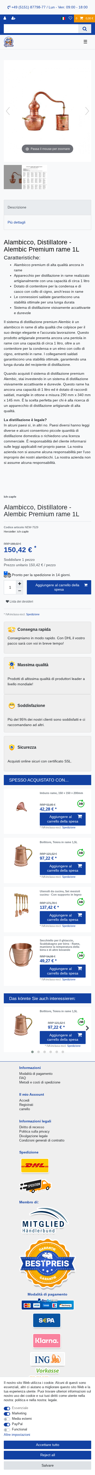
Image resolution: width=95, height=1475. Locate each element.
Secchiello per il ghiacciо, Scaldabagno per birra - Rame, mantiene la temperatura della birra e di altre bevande (60, 945)
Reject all (47, 1455)
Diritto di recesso (31, 1127)
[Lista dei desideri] (70, 18)
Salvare (48, 1465)
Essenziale (20, 1408)
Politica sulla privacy (34, 1131)
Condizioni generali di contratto (41, 1140)
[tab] (47, 207)
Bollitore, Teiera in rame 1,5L (59, 842)
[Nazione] (63, 18)
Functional (19, 1429)
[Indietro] (8, 111)
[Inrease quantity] (19, 583)
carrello (24, 1109)
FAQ (22, 1078)
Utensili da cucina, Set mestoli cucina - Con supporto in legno (61, 893)
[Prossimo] (87, 111)
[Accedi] (5, 18)
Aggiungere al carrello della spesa (57, 587)
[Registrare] (14, 18)
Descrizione (17, 207)
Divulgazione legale (33, 1136)
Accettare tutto (47, 1445)
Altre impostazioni (17, 1435)
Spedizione (32, 614)
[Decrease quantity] (19, 590)
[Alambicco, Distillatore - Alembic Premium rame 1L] (16, 177)
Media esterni (22, 1419)
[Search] (84, 28)
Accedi (24, 1100)
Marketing (19, 1413)
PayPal (17, 1424)
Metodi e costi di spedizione (39, 1082)
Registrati (26, 1105)
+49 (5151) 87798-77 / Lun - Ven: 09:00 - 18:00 (49, 7)
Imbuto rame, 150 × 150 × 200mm (61, 793)
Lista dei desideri (21, 601)
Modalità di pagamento (35, 1074)
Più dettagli (16, 222)
